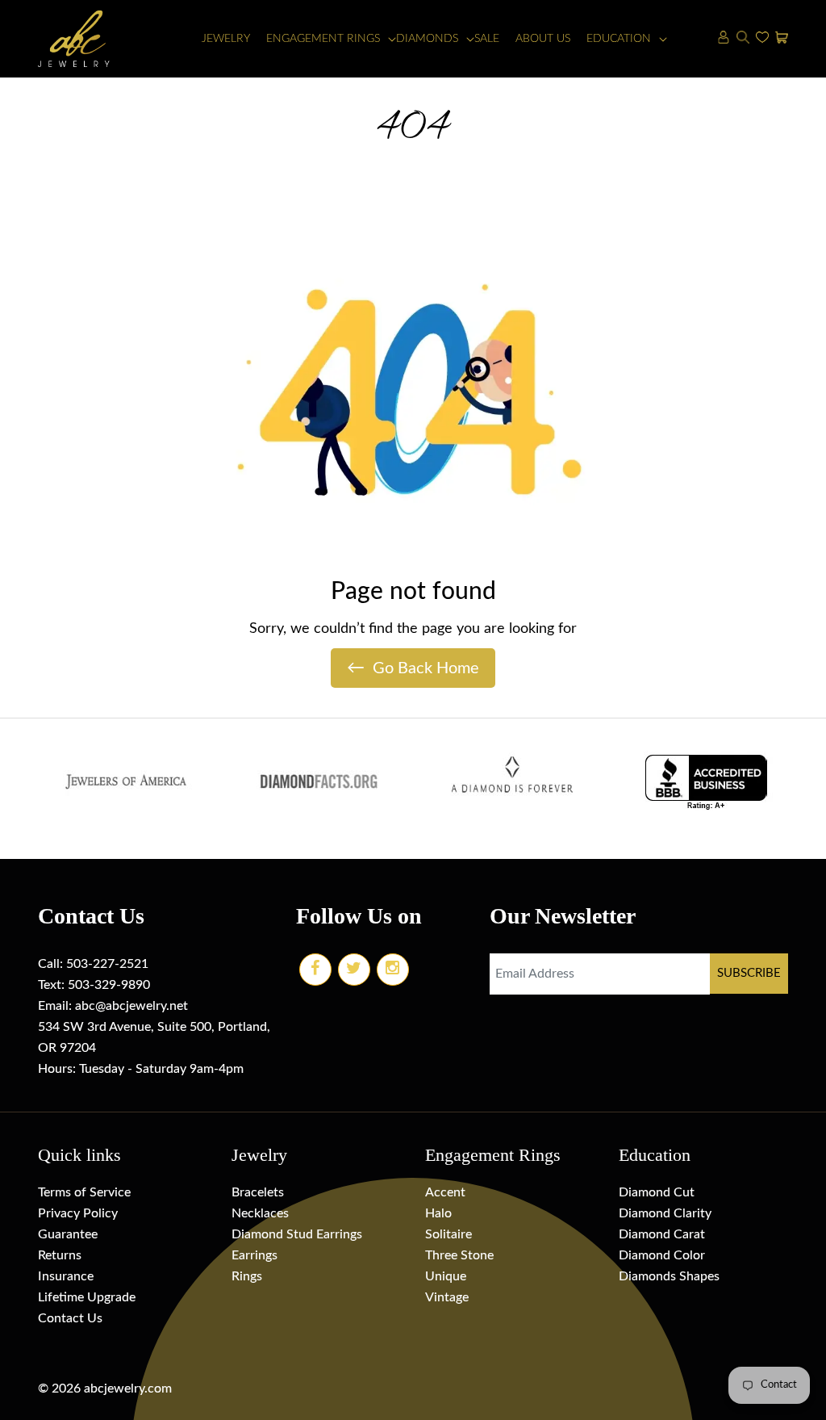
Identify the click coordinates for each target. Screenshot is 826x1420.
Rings (247, 1276)
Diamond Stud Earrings (297, 1234)
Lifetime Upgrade (87, 1297)
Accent (445, 1192)
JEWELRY (226, 38)
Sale (486, 38)
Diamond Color (662, 1255)
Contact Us (70, 1318)
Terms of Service (84, 1192)
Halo (438, 1213)
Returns (59, 1255)
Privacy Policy (78, 1213)
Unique (445, 1276)
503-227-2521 (107, 963)
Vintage (447, 1297)
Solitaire (448, 1234)
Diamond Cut (657, 1192)
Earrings (254, 1255)
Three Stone (459, 1255)
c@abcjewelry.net (138, 1005)
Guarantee (68, 1234)
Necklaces (260, 1213)
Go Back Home (413, 667)
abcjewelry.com (128, 1388)
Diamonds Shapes (669, 1276)
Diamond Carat (662, 1234)
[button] (323, 39)
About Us (542, 38)
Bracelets (258, 1192)
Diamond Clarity (665, 1213)
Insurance (66, 1276)
